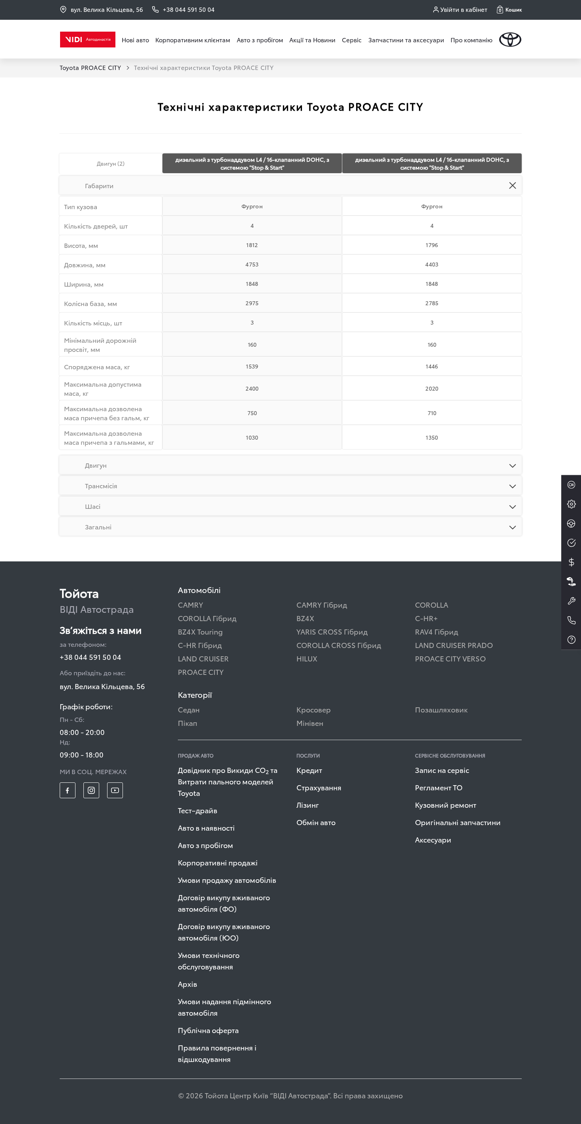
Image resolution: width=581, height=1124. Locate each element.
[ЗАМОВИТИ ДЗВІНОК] (571, 620)
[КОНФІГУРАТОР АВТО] (571, 504)
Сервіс (352, 39)
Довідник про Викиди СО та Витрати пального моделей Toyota (227, 781)
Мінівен (309, 722)
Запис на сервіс (442, 770)
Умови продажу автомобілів (227, 879)
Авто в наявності (206, 827)
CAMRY (190, 604)
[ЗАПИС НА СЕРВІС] (571, 601)
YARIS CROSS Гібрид (332, 631)
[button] (509, 9)
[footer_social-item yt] (115, 790)
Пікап (187, 722)
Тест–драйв (197, 810)
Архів (187, 983)
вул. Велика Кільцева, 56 (107, 9)
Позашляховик (441, 709)
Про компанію (471, 39)
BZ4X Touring (200, 631)
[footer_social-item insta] (91, 790)
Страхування (318, 787)
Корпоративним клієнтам (192, 39)
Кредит (309, 770)
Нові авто (135, 39)
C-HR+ (426, 618)
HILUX (306, 658)
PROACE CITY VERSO (450, 658)
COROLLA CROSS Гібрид (338, 645)
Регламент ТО (438, 787)
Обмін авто (316, 822)
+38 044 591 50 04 (90, 656)
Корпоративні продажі (218, 862)
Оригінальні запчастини (458, 822)
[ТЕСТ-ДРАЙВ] (571, 523)
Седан (189, 709)
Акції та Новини (312, 39)
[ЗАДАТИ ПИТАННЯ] (571, 640)
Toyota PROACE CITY (91, 67)
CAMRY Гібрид (321, 604)
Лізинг (307, 804)
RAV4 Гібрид (436, 631)
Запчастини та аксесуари (406, 39)
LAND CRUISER (203, 658)
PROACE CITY (201, 671)
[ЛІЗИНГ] (571, 581)
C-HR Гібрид (200, 645)
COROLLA (431, 604)
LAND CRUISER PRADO (454, 645)
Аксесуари (433, 839)
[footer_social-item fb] (67, 790)
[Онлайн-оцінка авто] (571, 543)
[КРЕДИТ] (571, 562)
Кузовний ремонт (445, 804)
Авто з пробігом (260, 39)
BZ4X (305, 618)
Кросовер (313, 709)
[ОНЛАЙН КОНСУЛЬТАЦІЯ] (571, 485)
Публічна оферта (208, 1030)
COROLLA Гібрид (207, 618)
